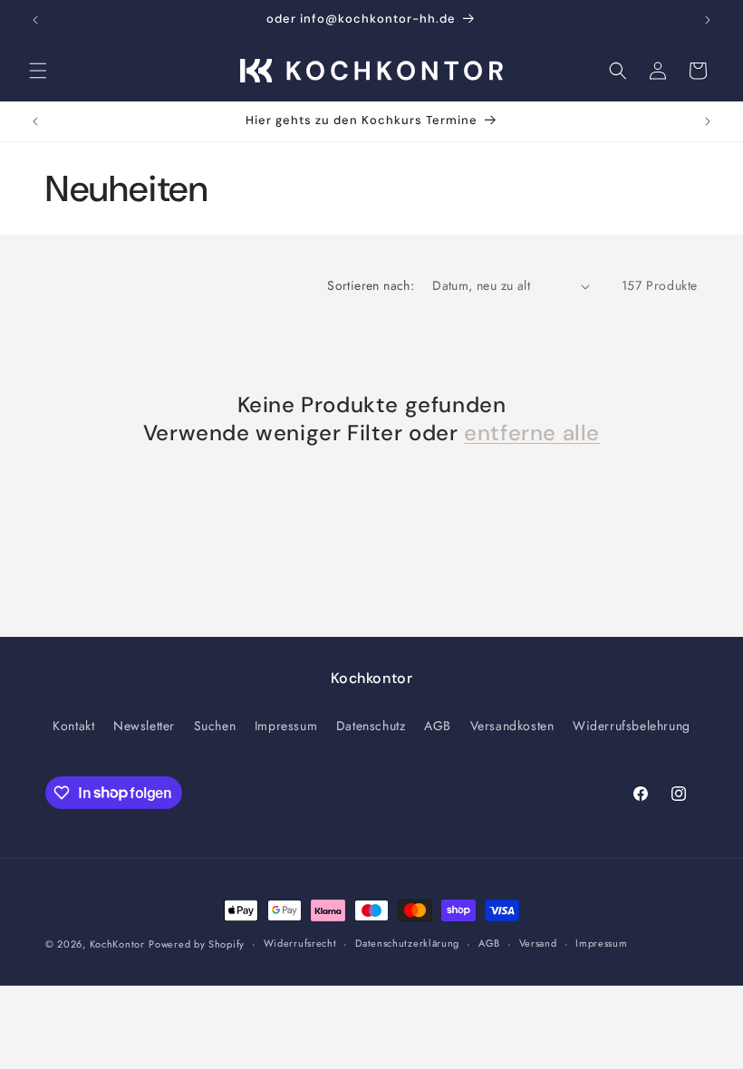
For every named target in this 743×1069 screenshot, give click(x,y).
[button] (38, 71)
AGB (437, 726)
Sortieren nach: (370, 285)
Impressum (286, 726)
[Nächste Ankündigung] (708, 20)
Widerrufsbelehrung (631, 726)
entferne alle (532, 433)
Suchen (215, 726)
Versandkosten (512, 726)
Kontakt (73, 726)
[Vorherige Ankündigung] (35, 20)
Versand (538, 943)
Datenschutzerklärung (407, 943)
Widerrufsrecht (300, 943)
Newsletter (144, 726)
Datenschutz (371, 726)
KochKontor (117, 944)
